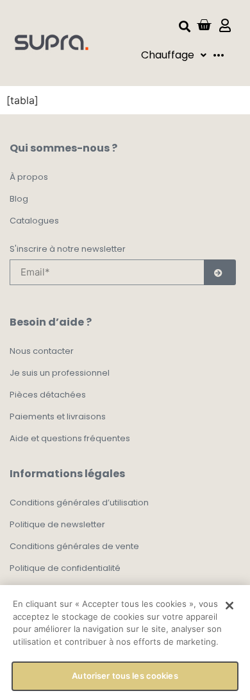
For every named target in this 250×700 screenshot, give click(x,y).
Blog (19, 199)
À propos (29, 177)
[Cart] (204, 25)
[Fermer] (229, 605)
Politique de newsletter (57, 524)
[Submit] (220, 272)
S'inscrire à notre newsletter (68, 250)
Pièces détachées (48, 395)
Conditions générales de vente (74, 546)
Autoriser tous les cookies (125, 675)
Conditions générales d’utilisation (79, 502)
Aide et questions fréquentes (70, 438)
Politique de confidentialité (65, 568)
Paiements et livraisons (58, 416)
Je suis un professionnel (60, 373)
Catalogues (34, 220)
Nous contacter (42, 351)
